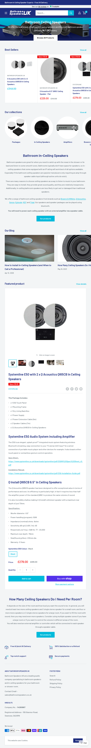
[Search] (71, 13)
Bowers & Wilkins (68, 199)
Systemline (13, 389)
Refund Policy (55, 679)
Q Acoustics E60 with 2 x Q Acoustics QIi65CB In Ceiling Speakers (18, 81)
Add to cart (26, 578)
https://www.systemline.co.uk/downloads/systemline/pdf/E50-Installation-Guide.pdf (44, 473)
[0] (84, 12)
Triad (32, 202)
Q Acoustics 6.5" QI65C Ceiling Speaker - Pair (51, 92)
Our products (45, 218)
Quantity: (12, 570)
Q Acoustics (81, 199)
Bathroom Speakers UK (16, 75)
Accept (78, 740)
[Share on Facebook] (67, 389)
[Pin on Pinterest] (72, 389)
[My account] (79, 13)
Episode (18, 202)
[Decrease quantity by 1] (20, 569)
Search (52, 676)
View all (83, 50)
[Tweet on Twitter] (76, 389)
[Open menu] (6, 13)
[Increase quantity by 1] (32, 569)
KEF (24, 202)
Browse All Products (45, 38)
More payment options (64, 584)
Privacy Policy (55, 687)
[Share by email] (81, 389)
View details (81, 284)
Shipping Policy (56, 683)
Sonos (11, 202)
